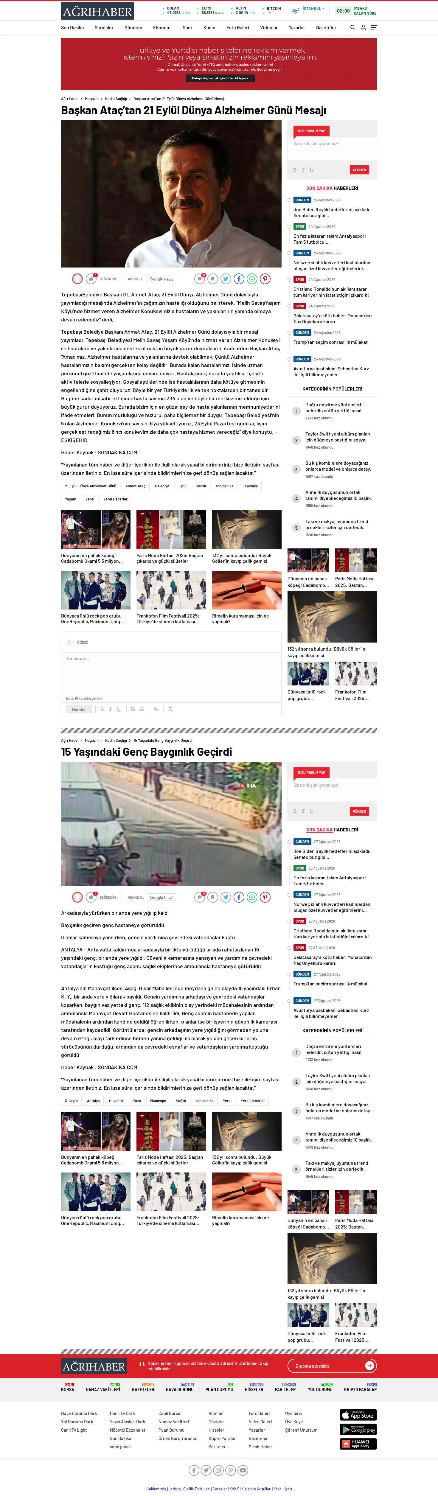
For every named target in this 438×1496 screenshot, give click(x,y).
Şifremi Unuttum (301, 1430)
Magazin (92, 98)
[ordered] (133, 709)
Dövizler (216, 1421)
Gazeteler (326, 27)
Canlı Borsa (169, 1413)
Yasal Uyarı (283, 1488)
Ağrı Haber (70, 98)
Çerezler (220, 1488)
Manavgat (158, 1100)
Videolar (269, 27)
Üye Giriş (293, 1413)
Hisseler (254, 1387)
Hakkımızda (156, 1488)
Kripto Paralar (360, 1387)
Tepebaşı (250, 485)
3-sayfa (71, 1100)
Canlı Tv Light (74, 1430)
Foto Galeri (237, 27)
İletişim (175, 1488)
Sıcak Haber (260, 1446)
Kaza (137, 1100)
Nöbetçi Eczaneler (128, 1430)
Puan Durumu (219, 1387)
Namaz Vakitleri (103, 1387)
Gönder (79, 709)
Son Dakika (72, 27)
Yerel (90, 499)
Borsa (67, 1387)
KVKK (234, 1488)
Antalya (93, 1100)
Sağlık (201, 485)
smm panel (120, 1446)
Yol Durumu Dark (77, 1421)
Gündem (133, 27)
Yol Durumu (320, 1387)
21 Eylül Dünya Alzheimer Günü (90, 485)
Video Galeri (260, 1421)
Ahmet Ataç (135, 485)
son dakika (224, 485)
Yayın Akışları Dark (127, 1421)
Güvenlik (116, 1100)
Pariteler (285, 1387)
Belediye (162, 485)
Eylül (182, 485)
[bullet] (141, 709)
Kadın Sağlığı (116, 98)
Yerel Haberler (115, 499)
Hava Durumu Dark (79, 1413)
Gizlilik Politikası (196, 1488)
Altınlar (216, 1413)
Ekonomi (162, 27)
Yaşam (70, 499)
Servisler (104, 27)
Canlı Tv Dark (122, 1413)
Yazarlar (297, 27)
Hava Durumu (180, 1387)
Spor (187, 27)
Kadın (209, 27)
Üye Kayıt (294, 1421)
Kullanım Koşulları (256, 1488)
